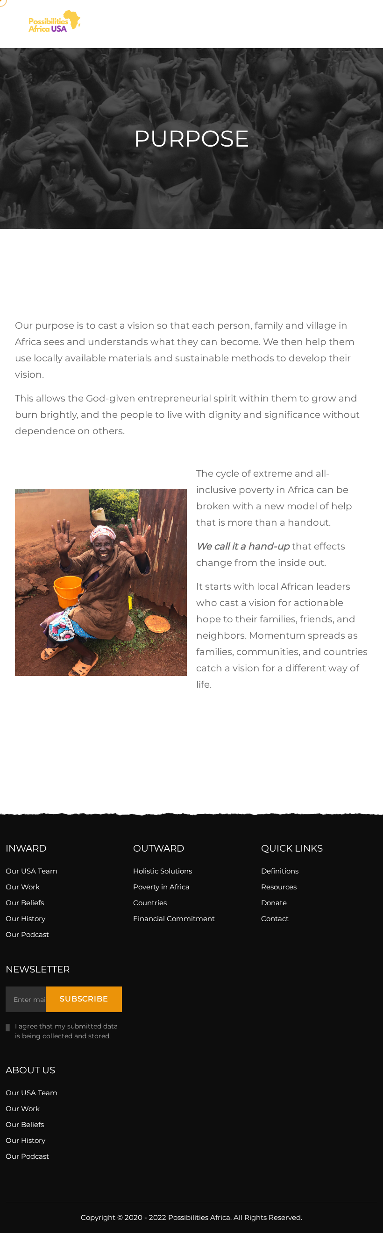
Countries (150, 902)
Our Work (23, 886)
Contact (275, 918)
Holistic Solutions (162, 871)
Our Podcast (27, 934)
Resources (279, 886)
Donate (274, 902)
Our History (25, 918)
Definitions (279, 871)
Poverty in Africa (161, 886)
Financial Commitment (174, 918)
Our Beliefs (25, 902)
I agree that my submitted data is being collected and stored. (66, 1031)
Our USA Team (31, 871)
